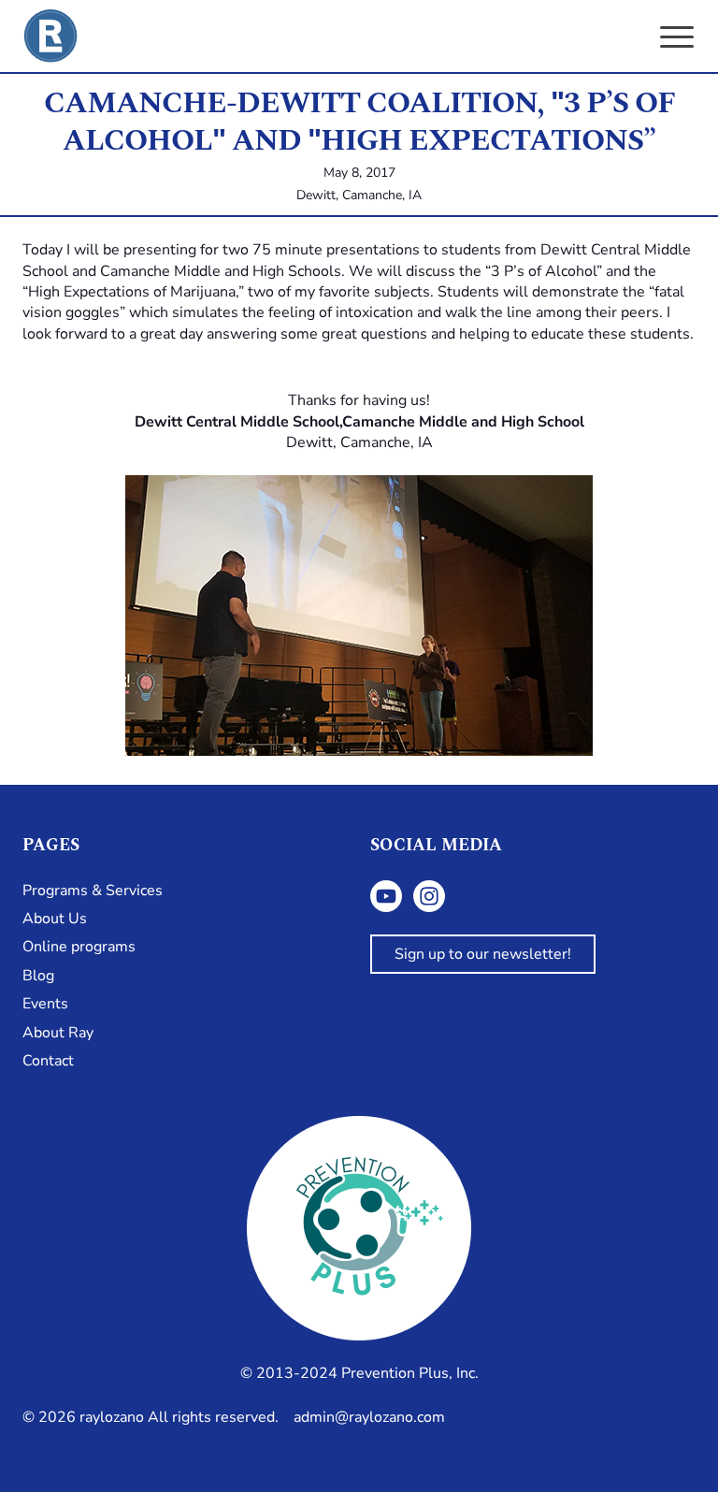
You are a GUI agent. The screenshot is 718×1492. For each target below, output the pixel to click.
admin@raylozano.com (369, 1417)
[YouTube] (386, 896)
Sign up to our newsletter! (483, 954)
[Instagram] (429, 896)
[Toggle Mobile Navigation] (676, 37)
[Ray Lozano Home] (50, 36)
